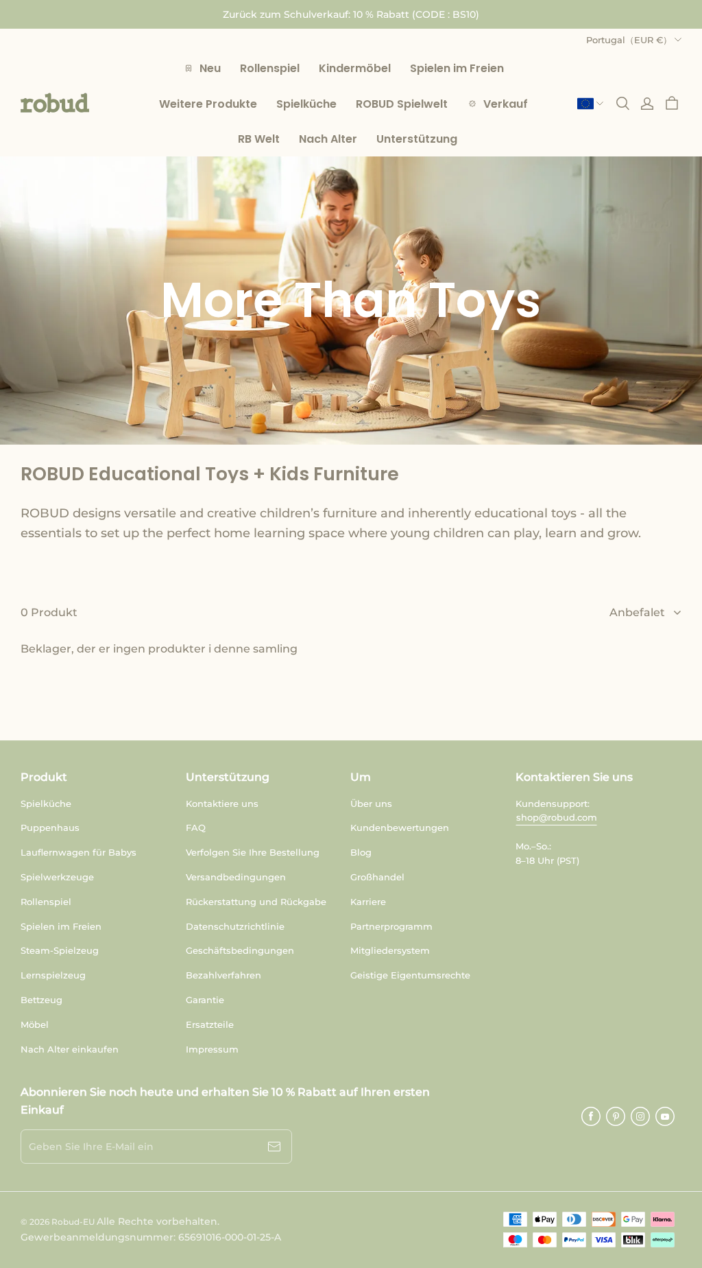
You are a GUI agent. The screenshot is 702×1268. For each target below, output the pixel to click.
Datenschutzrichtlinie (235, 926)
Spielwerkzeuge (57, 876)
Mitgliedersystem (390, 950)
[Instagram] (640, 1116)
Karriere (368, 901)
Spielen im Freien (61, 926)
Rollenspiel (46, 901)
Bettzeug (41, 999)
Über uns (371, 803)
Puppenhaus (50, 827)
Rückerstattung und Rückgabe (256, 901)
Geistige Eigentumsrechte (410, 975)
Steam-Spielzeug (60, 950)
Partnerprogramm (391, 926)
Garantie (205, 999)
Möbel (35, 1024)
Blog (361, 852)
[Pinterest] (615, 1116)
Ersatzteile (210, 1024)
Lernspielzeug (53, 975)
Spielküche (46, 803)
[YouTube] (665, 1116)
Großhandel (377, 876)
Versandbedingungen (236, 876)
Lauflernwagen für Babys (78, 852)
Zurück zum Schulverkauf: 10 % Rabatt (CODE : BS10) (351, 14)
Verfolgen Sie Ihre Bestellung (252, 852)
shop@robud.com (556, 817)
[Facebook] (591, 1116)
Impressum (212, 1049)
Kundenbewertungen (399, 827)
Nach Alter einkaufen (70, 1049)
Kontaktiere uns (222, 803)
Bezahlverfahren (223, 975)
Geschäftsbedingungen (240, 950)
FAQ (196, 827)
